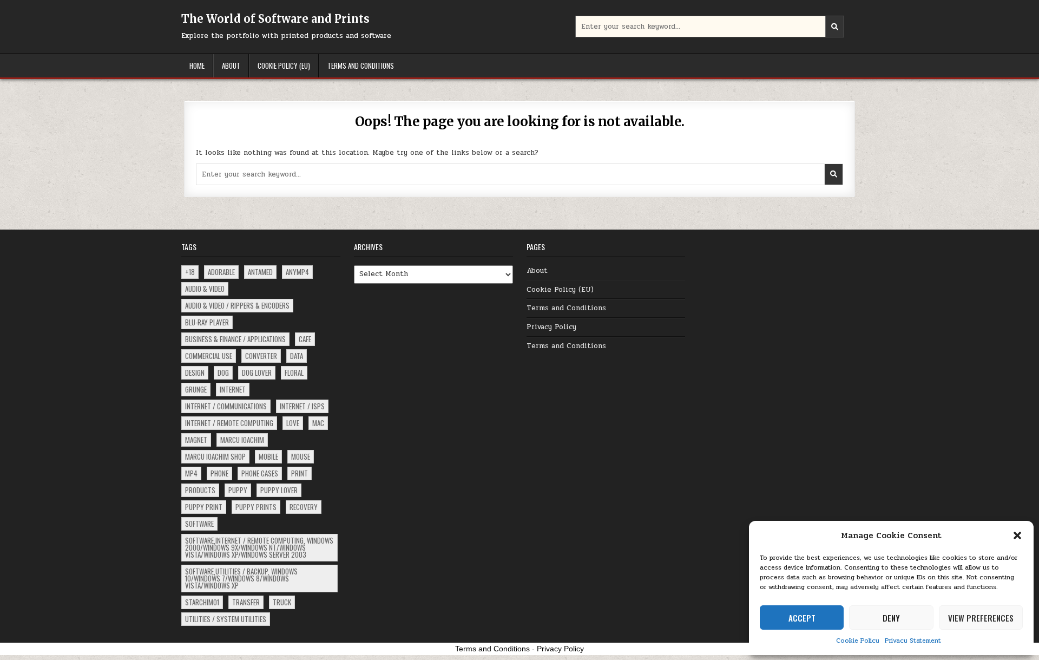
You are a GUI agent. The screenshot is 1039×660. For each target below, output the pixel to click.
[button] (1017, 535)
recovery (304, 506)
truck (282, 602)
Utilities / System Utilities (225, 618)
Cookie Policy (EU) (284, 65)
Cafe (305, 339)
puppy (237, 490)
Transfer (246, 602)
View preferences (981, 618)
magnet (196, 439)
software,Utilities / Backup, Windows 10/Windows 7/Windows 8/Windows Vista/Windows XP (241, 578)
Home (197, 65)
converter (261, 355)
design (195, 372)
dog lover (257, 372)
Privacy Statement (913, 640)
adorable (221, 271)
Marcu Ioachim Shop (215, 456)
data (296, 355)
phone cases (259, 473)
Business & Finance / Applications (235, 339)
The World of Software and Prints (275, 18)
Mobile (268, 456)
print (299, 473)
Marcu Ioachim (242, 439)
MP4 (191, 473)
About (231, 65)
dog (223, 372)
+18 (190, 271)
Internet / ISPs (302, 406)
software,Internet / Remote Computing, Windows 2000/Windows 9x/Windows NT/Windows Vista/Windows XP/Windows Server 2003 (259, 547)
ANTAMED (260, 271)
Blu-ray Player (207, 322)
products (200, 490)
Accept (802, 618)
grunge (196, 389)
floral (294, 372)
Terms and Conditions (360, 65)
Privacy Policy (551, 327)
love (292, 422)
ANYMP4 (297, 271)
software (199, 523)
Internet (233, 389)
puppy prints (256, 506)
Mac (318, 422)
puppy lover (279, 490)
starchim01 (202, 602)
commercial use (208, 355)
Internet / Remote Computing (229, 422)
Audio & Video (205, 288)
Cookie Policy (857, 640)
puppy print (203, 506)
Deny (891, 618)
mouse (300, 456)
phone (219, 473)
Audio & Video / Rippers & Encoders (237, 305)
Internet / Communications (226, 406)
